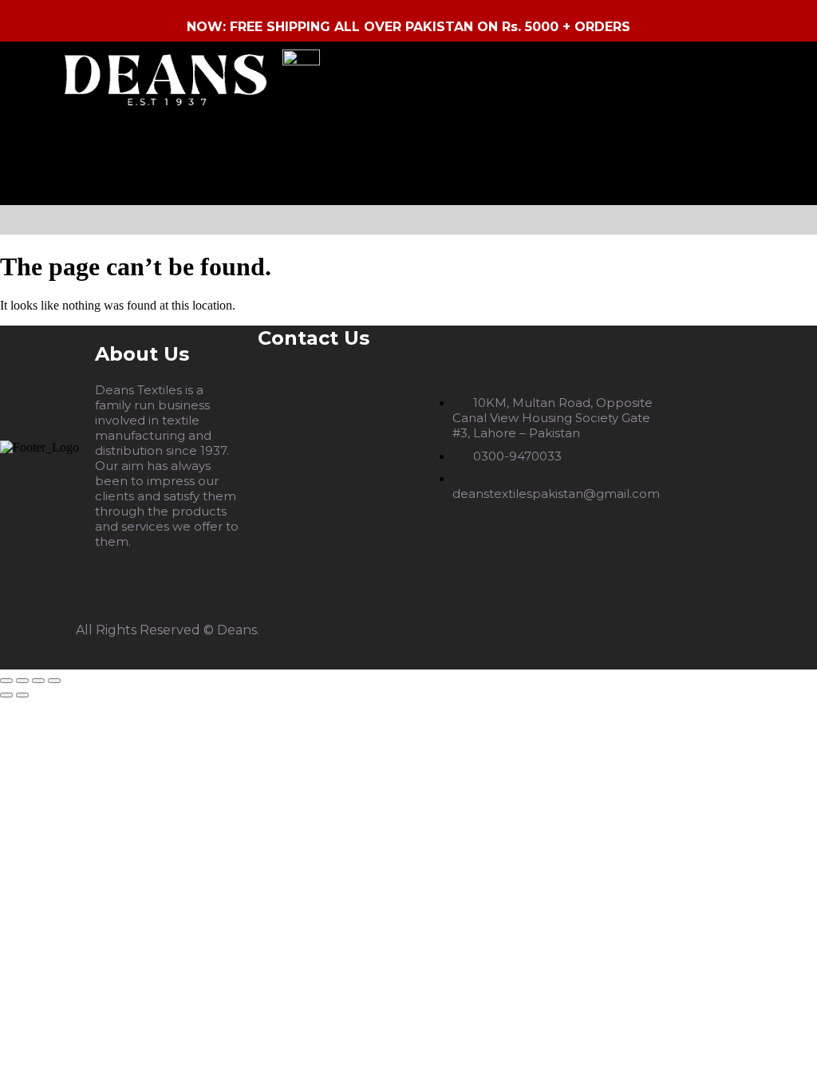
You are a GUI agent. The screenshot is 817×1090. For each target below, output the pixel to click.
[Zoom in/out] (6, 680)
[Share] (38, 680)
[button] (413, 220)
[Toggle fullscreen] (22, 680)
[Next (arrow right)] (22, 695)
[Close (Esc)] (54, 680)
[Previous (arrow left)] (6, 695)
